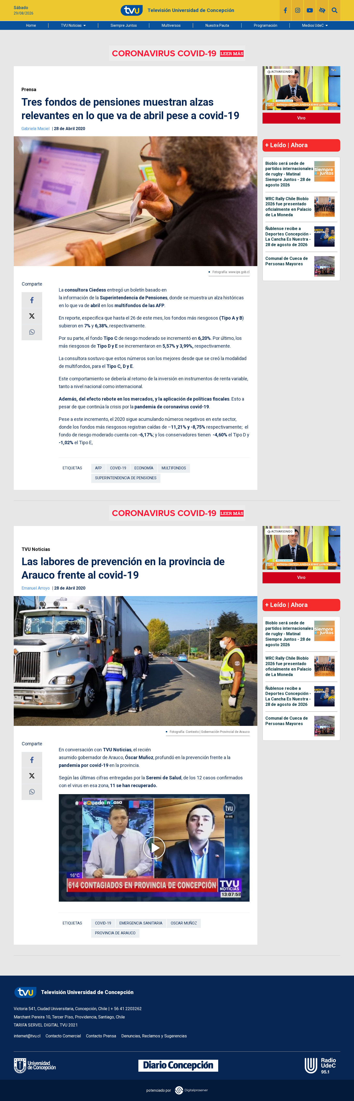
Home (31, 25)
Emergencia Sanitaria (140, 923)
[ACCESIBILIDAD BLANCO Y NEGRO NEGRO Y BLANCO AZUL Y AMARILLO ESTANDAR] (322, 10)
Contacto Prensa (101, 1036)
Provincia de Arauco (115, 933)
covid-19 (118, 468)
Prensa (29, 89)
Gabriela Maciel (36, 128)
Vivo (301, 118)
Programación (265, 25)
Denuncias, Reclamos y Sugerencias (154, 1036)
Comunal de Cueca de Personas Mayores (286, 261)
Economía (143, 468)
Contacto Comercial (63, 1036)
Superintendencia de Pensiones (126, 478)
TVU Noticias (71, 25)
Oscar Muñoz (184, 923)
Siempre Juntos (124, 25)
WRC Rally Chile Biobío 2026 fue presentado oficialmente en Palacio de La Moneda (288, 206)
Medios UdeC (313, 25)
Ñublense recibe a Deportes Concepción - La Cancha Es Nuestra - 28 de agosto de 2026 (288, 236)
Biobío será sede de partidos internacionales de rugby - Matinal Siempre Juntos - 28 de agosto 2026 (289, 174)
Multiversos (171, 25)
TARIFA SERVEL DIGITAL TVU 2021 (46, 1025)
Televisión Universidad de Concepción (87, 992)
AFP (98, 468)
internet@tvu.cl (27, 1036)
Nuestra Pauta (217, 25)
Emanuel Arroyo (36, 588)
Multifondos (174, 468)
